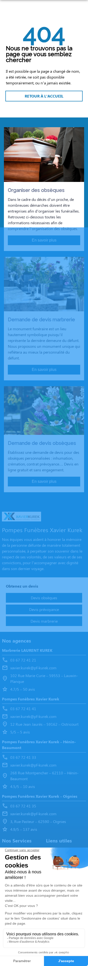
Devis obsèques (44, 597)
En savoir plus (44, 240)
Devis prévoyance (44, 609)
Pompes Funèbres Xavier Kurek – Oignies (39, 796)
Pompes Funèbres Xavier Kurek (30, 698)
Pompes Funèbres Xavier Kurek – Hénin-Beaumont (39, 744)
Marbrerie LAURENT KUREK (27, 650)
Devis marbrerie (44, 621)
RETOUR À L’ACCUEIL (44, 95)
